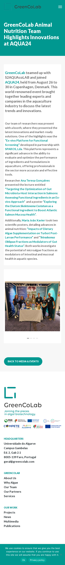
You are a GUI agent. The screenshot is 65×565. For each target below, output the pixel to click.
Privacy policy (37, 560)
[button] (60, 6)
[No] (60, 554)
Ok (23, 560)
